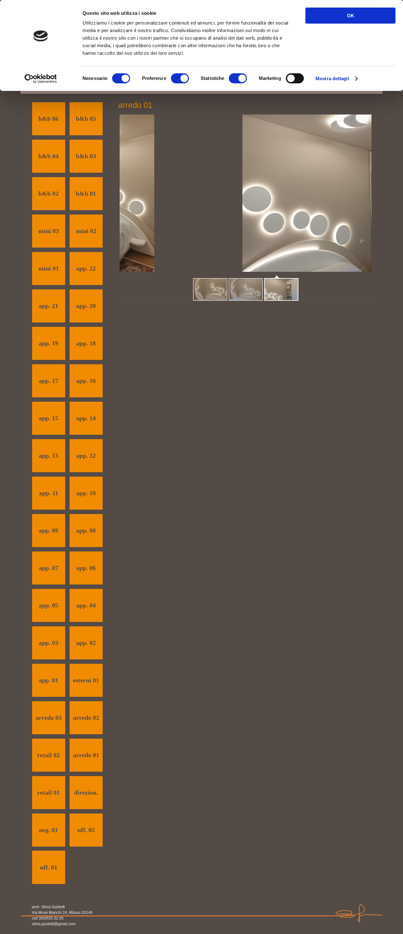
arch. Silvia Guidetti (48, 907)
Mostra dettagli (332, 78)
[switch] (180, 78)
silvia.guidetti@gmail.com (54, 924)
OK (350, 15)
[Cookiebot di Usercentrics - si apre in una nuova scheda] (40, 78)
